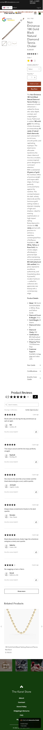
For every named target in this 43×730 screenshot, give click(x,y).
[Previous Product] (1, 626)
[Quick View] (21, 626)
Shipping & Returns (21, 711)
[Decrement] (29, 77)
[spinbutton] (32, 77)
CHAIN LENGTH (33, 65)
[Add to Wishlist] (21, 20)
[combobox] (34, 69)
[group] (21, 633)
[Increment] (35, 77)
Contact (21, 702)
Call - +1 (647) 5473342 (34, 2)
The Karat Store (12, 13)
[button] (39, 13)
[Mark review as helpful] (36, 431)
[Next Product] (42, 626)
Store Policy (21, 706)
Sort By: (28, 410)
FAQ (21, 715)
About (21, 698)
